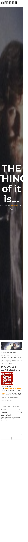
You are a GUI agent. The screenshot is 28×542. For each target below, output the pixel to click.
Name (3, 436)
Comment (4, 420)
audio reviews (10, 406)
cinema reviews (16, 406)
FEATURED (3, 407)
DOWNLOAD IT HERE (13, 388)
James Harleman (14, 205)
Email (13, 436)
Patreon (4, 393)
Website (3, 440)
